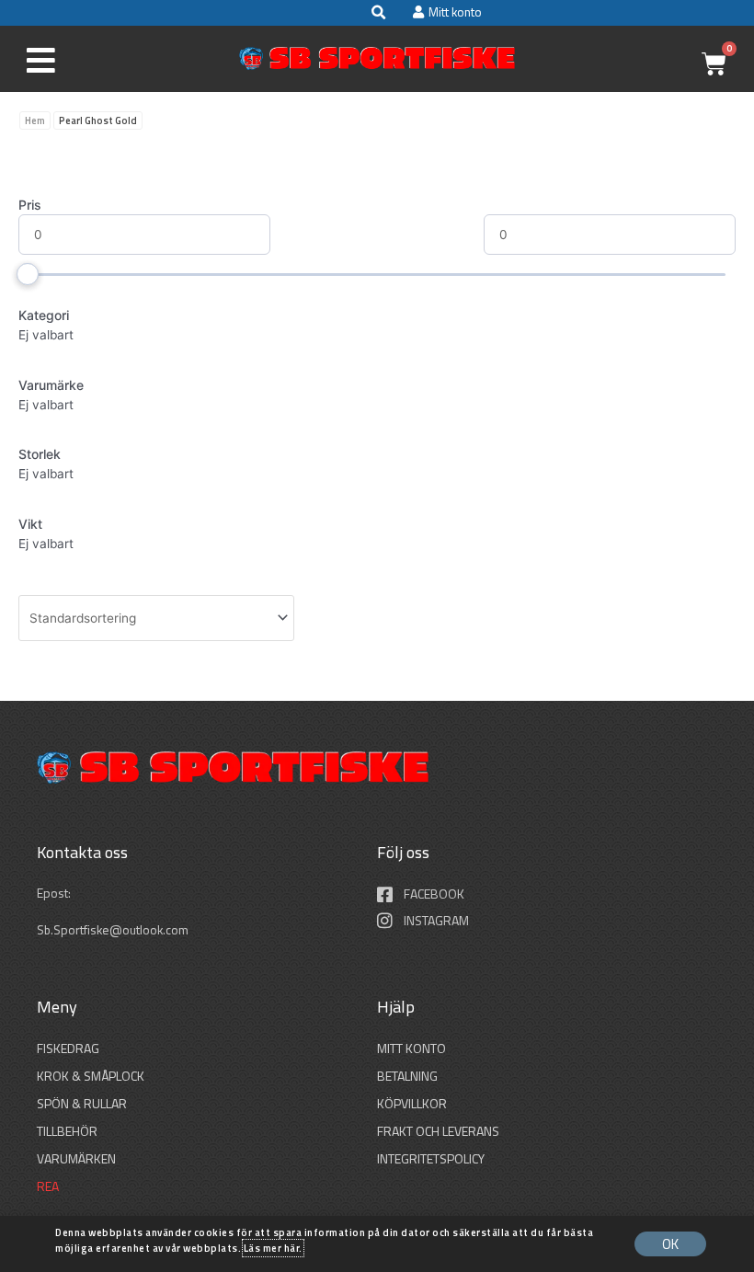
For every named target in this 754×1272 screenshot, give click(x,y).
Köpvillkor (412, 1103)
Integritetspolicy (431, 1158)
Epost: (55, 893)
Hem (35, 120)
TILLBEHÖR (67, 1130)
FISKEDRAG (68, 1048)
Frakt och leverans (438, 1130)
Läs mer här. (273, 1248)
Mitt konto (411, 1048)
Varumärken (76, 1158)
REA (48, 1186)
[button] (378, 13)
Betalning (407, 1075)
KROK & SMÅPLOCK (90, 1075)
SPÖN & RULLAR (82, 1103)
